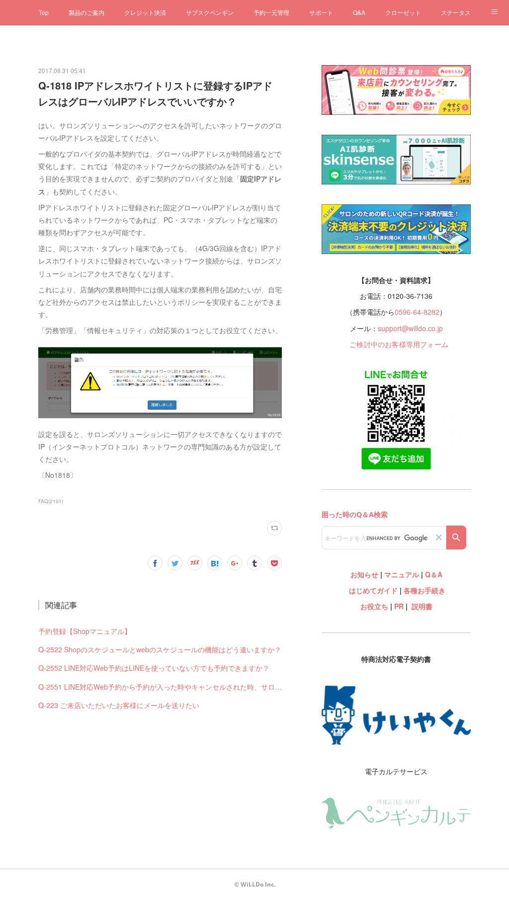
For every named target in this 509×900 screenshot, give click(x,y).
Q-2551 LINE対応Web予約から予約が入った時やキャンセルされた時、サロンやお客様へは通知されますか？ (160, 687)
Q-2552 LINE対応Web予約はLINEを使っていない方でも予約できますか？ (153, 668)
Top (44, 12)
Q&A (359, 12)
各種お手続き (424, 590)
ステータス (456, 12)
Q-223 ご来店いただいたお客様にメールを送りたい (118, 705)
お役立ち (374, 606)
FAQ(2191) (50, 501)
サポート (321, 12)
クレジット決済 (145, 12)
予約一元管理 (271, 12)
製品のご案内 (86, 12)
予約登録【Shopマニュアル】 (84, 631)
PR (399, 606)
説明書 (422, 606)
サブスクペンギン (210, 12)
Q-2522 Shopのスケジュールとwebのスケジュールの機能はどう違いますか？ (159, 649)
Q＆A (433, 574)
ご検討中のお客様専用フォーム (398, 344)
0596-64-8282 (417, 312)
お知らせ (364, 574)
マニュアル (401, 574)
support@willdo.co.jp (410, 328)
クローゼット (403, 12)
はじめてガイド (372, 590)
